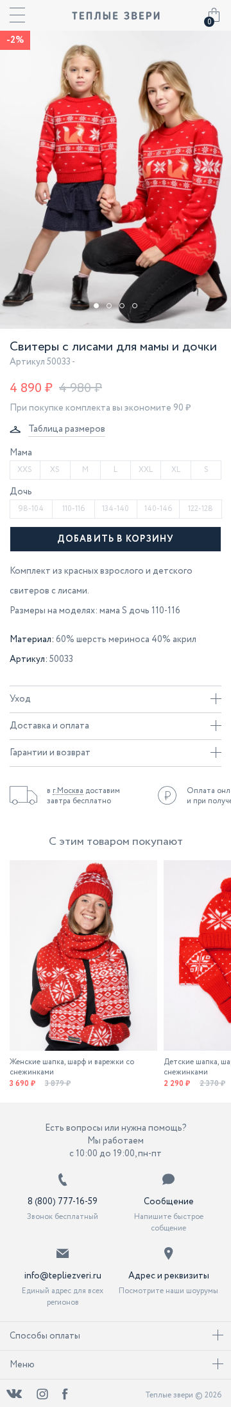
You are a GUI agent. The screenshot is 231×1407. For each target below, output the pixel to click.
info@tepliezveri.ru (62, 1275)
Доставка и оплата (49, 725)
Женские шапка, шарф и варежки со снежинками (72, 1067)
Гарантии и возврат (50, 752)
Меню (22, 1364)
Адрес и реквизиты (168, 1275)
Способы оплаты (45, 1336)
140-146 (158, 508)
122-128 (200, 508)
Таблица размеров (66, 429)
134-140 (115, 508)
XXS (24, 469)
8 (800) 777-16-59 (63, 1201)
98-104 (31, 508)
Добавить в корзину (115, 539)
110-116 (73, 508)
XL (175, 469)
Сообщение (169, 1201)
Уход (20, 699)
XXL (146, 469)
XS (55, 469)
